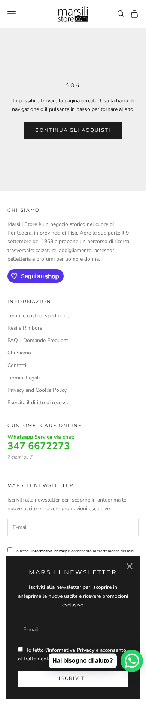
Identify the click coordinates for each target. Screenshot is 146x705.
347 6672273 (38, 446)
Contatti (16, 365)
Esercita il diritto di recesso (38, 402)
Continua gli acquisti (72, 130)
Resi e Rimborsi (25, 328)
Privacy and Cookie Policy (37, 390)
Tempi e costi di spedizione (38, 315)
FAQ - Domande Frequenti (38, 340)
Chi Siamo (19, 352)
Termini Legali (23, 377)
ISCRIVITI (73, 678)
